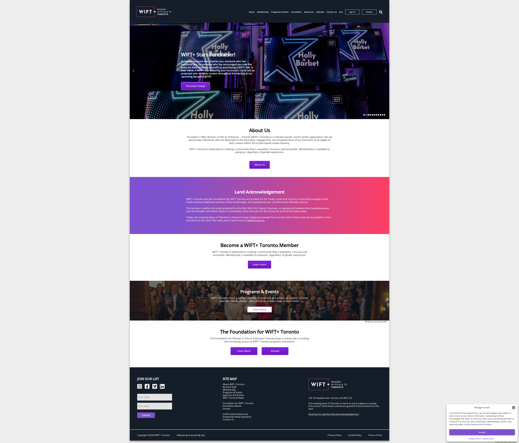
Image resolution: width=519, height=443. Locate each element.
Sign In (352, 12)
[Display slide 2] (366, 115)
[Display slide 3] (368, 115)
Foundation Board (232, 405)
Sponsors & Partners (233, 395)
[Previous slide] (133, 71)
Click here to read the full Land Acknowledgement (333, 414)
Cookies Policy (474, 438)
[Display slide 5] (372, 115)
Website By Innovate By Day (191, 435)
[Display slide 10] (382, 115)
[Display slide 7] (376, 115)
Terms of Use (375, 435)
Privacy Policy (488, 438)
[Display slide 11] (384, 115)
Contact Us (332, 12)
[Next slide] (385, 71)
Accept (482, 432)
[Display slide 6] (374, 115)
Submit (146, 415)
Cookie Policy (355, 435)
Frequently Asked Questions (237, 416)
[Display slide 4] (370, 115)
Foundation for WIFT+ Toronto (238, 403)
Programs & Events (280, 12)
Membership (263, 12)
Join (341, 12)
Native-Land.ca (255, 220)
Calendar (320, 12)
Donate (369, 12)
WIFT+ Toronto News (233, 397)
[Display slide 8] (378, 115)
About (252, 12)
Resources (309, 12)
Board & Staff (229, 387)
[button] (513, 407)
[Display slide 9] (380, 115)
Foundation (296, 12)
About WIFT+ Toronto (233, 384)
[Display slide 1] (364, 115)
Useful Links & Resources (235, 414)
